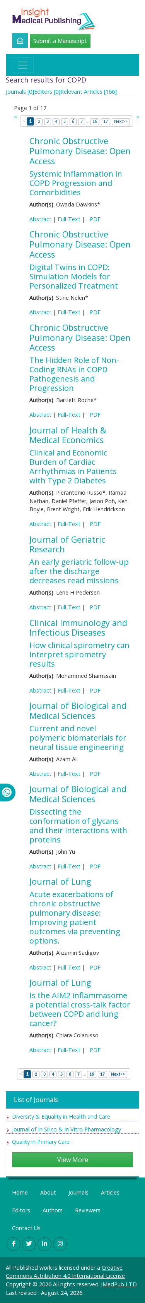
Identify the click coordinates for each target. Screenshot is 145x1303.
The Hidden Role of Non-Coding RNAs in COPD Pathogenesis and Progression (74, 374)
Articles (110, 1192)
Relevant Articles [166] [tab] (88, 91)
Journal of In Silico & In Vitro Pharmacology (66, 1129)
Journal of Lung (60, 881)
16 (94, 121)
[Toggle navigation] (23, 65)
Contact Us (26, 1228)
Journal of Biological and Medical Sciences (77, 710)
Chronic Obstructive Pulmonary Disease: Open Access (80, 151)
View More (72, 1159)
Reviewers (88, 1210)
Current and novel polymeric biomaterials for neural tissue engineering (77, 737)
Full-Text (69, 219)
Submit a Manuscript (60, 41)
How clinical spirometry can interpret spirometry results (79, 654)
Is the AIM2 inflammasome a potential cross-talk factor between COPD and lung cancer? (79, 1009)
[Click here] (15, 40)
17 (105, 121)
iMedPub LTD (119, 1284)
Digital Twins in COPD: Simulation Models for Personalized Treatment (73, 276)
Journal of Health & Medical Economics (67, 435)
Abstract (40, 219)
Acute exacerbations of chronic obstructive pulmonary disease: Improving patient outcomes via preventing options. (74, 917)
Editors (21, 1210)
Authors (53, 1210)
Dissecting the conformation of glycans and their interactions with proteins (78, 825)
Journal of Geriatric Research (67, 544)
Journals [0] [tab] (20, 91)
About (48, 1192)
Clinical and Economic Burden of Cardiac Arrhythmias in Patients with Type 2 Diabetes (73, 466)
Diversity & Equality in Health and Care (61, 1116)
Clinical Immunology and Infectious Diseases (78, 627)
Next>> (121, 121)
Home (20, 1192)
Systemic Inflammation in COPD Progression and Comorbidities (75, 183)
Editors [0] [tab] (47, 91)
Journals (78, 1192)
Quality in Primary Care (41, 1141)
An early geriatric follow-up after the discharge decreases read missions (79, 571)
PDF (94, 219)
